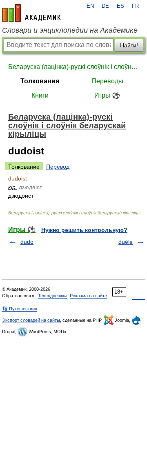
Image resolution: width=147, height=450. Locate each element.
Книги (40, 95)
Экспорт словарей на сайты (31, 320)
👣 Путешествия (19, 308)
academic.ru (31, 13)
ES (120, 6)
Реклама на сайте (88, 295)
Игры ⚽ (107, 95)
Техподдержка (52, 295)
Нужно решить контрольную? (84, 230)
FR (135, 6)
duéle (125, 241)
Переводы (107, 81)
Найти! (129, 45)
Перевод (57, 166)
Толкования (39, 81)
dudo (26, 241)
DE (105, 6)
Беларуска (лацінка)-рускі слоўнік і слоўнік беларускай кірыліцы (73, 66)
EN (90, 6)
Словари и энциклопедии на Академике (70, 30)
